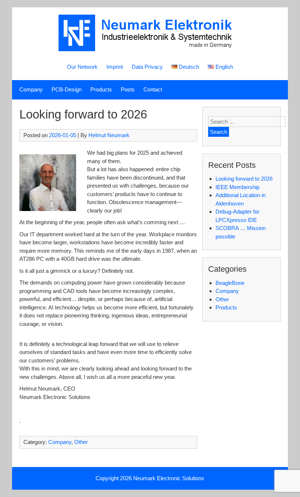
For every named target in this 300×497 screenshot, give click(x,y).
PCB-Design (67, 89)
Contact (152, 89)
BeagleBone (229, 283)
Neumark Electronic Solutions (168, 478)
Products (101, 89)
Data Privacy (147, 67)
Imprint (114, 67)
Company (31, 89)
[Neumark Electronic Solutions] (150, 49)
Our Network (82, 67)
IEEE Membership (237, 187)
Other (81, 442)
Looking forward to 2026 (244, 179)
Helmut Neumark (109, 135)
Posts (128, 89)
